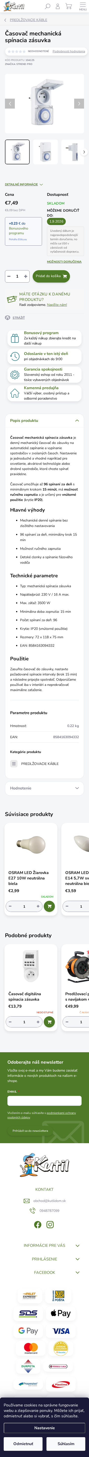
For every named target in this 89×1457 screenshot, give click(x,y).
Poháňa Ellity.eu (18, 239)
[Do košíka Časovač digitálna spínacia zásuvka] (49, 1021)
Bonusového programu (18, 230)
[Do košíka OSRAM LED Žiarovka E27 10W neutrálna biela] (49, 906)
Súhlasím (66, 1444)
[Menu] (83, 6)
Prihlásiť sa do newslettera (30, 1131)
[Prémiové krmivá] (58, 1366)
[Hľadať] (48, 6)
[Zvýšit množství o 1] (38, 906)
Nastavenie (44, 1428)
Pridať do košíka (48, 276)
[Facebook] (37, 1224)
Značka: (18, 64)
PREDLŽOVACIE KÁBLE (40, 763)
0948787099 (49, 1210)
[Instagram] (49, 1224)
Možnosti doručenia (64, 262)
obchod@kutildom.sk (49, 1200)
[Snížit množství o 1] (10, 906)
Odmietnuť (23, 1444)
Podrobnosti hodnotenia (69, 51)
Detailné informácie (21, 184)
